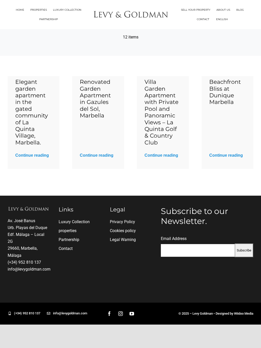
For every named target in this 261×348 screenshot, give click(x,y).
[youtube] (131, 313)
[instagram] (120, 313)
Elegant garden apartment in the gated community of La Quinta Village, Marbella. (31, 112)
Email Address (174, 238)
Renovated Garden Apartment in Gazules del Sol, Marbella (95, 98)
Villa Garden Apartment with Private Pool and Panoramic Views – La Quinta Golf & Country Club (161, 112)
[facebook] (109, 313)
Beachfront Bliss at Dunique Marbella (225, 91)
